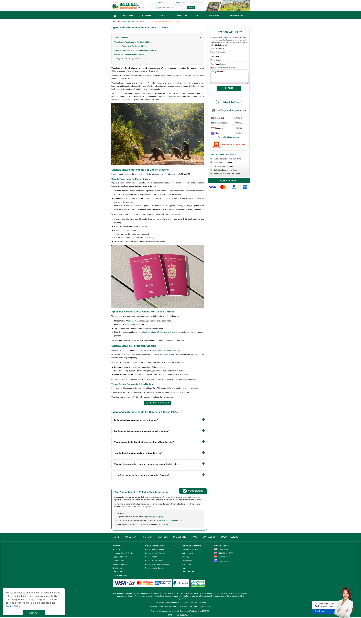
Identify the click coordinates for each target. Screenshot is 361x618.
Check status (161, 3)
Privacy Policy (118, 561)
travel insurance (161, 355)
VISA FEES (163, 537)
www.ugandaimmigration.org (124, 593)
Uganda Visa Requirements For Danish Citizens (161, 22)
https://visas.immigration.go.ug (170, 520)
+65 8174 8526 (240, 133)
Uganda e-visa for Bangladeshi (157, 564)
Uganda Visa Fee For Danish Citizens (129, 54)
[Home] (115, 15)
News (184, 568)
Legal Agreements (120, 557)
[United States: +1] (212, 68)
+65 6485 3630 (240, 128)
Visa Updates (187, 564)
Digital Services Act (120, 576)
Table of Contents (121, 38)
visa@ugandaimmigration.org (231, 110)
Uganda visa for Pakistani (155, 553)
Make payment (187, 553)
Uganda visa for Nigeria (154, 557)
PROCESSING (179, 537)
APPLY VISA (130, 537)
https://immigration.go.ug (153, 517)
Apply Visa (131, 321)
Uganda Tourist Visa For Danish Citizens (131, 46)
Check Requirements (130, 22)
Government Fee (179, 350)
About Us (116, 549)
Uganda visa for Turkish (154, 561)
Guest (183, 3)
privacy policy (242, 40)
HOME (116, 537)
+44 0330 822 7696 (238, 123)
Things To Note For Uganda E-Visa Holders (132, 59)
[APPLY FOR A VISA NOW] (157, 403)
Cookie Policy (118, 572)
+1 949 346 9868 (239, 118)
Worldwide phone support (228, 137)
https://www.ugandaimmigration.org (134, 6)
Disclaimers (117, 568)
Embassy (185, 557)
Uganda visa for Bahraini (154, 568)
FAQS (194, 537)
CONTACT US (209, 537)
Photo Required (188, 572)
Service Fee (161, 350)
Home (114, 22)
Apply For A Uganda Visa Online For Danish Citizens (135, 50)
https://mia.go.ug (164, 524)
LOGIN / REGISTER (230, 537)
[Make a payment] (229, 184)
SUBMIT (228, 88)
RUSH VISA (147, 537)
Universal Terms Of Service (123, 553)
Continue (34, 613)
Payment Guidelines (120, 564)
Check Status (187, 561)
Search (191, 7)
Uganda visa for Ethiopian (155, 549)
